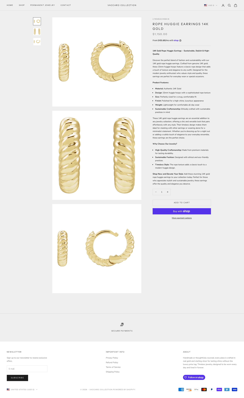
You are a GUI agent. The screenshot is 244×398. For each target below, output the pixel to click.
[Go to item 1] (37, 21)
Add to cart (182, 202)
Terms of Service (113, 367)
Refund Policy (112, 362)
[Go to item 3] (37, 42)
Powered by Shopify (124, 390)
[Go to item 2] (37, 31)
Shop (22, 5)
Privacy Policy (112, 357)
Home (10, 5)
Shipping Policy (112, 371)
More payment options (182, 218)
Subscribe (17, 378)
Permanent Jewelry (42, 5)
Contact (66, 5)
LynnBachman (161, 19)
